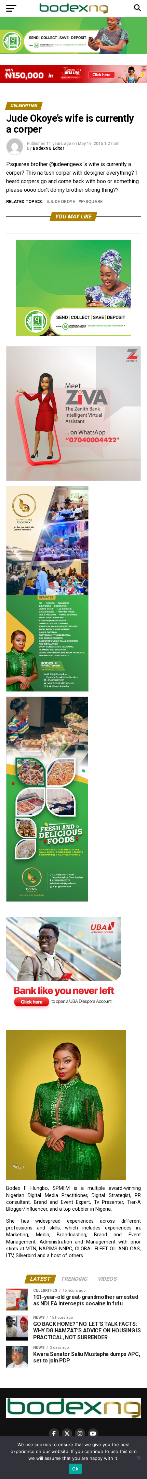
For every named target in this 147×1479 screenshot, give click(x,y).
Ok (75, 1468)
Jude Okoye (62, 202)
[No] (138, 1457)
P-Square (92, 202)
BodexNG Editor (48, 148)
